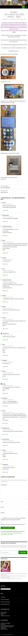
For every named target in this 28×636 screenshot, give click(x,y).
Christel (4, 295)
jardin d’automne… (4, 191)
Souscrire (23, 552)
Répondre (6, 210)
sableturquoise (6, 215)
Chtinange (3, 624)
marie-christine (6, 439)
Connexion (3, 597)
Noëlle (4, 306)
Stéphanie (5, 360)
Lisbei (4, 410)
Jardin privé (3, 613)
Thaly (4, 344)
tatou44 (4, 257)
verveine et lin (6, 333)
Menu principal (26, 6)
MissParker (5, 398)
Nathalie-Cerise (6, 428)
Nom (2, 501)
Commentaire (4, 484)
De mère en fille (4, 612)
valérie (4, 450)
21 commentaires (22, 19)
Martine (2, 81)
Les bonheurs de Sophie (5, 623)
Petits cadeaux (13, 12)
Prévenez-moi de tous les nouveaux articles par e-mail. (13, 524)
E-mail (2, 507)
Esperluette (13, 19)
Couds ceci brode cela (5, 615)
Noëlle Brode (3, 627)
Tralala (2, 614)
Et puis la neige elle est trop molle (7, 625)
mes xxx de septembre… (5, 187)
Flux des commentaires (5, 601)
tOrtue (4, 202)
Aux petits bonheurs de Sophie (7, 626)
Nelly (2, 54)
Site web (2, 512)
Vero (4, 268)
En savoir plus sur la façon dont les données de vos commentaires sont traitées (13, 533)
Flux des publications (5, 599)
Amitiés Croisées (4, 629)
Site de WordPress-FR (5, 604)
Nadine (4, 383)
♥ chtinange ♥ (5, 464)
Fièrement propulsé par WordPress (7, 634)
